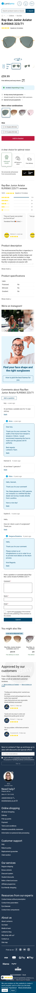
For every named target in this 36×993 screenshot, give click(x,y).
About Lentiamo (7, 921)
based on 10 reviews (16, 28)
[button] (16, 66)
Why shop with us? (8, 935)
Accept (5, 990)
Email (6, 604)
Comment (7, 581)
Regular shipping (7, 866)
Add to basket (18, 138)
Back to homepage (15, 975)
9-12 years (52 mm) (11, 132)
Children (11, 15)
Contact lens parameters (10, 903)
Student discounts (8, 877)
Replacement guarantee (10, 851)
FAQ (3, 844)
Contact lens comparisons (10, 910)
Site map (5, 942)
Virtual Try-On (8, 66)
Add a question (9, 398)
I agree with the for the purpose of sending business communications (19, 759)
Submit (18, 620)
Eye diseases (6, 906)
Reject (13, 990)
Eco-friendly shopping (9, 887)
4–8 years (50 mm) (11, 127)
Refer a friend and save (9, 880)
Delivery (4, 815)
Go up (24, 975)
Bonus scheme (7, 870)
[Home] (2, 15)
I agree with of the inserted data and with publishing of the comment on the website (17, 614)
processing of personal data (22, 758)
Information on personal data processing (15, 833)
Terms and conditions (9, 826)
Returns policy (6, 848)
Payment (5, 822)
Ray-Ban (19, 15)
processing (17, 612)
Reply (5, 414)
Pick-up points (6, 819)
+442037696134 (7, 798)
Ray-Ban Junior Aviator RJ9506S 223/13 (12, 648)
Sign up (18, 763)
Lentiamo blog (6, 932)
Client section (6, 855)
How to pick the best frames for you (18, 378)
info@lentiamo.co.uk (8, 801)
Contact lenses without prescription (14, 899)
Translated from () (12, 221)
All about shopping (8, 812)
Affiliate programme (8, 884)
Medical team (6, 928)
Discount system (7, 873)
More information (24, 987)
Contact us (5, 939)
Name (6, 596)
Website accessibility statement (12, 829)
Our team (5, 925)
